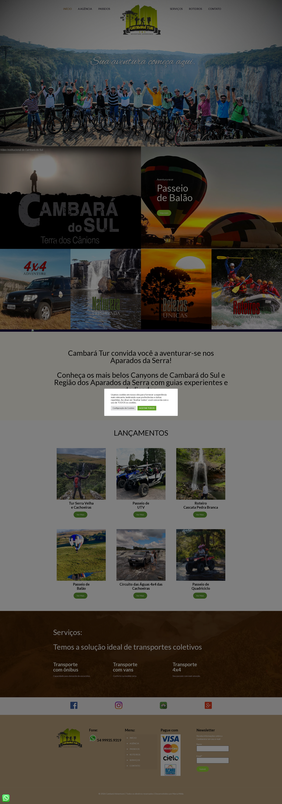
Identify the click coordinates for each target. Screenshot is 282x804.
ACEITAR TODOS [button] (147, 408)
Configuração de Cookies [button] (123, 408)
